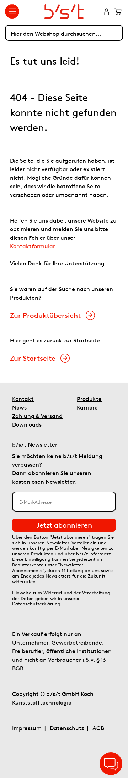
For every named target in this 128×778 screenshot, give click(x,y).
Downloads (27, 424)
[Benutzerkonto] (106, 12)
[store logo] (64, 11)
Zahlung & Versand (37, 415)
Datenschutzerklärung (36, 604)
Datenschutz (67, 728)
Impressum (27, 728)
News (19, 407)
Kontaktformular (32, 246)
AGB (98, 728)
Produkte (89, 398)
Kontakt (23, 398)
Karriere (87, 407)
